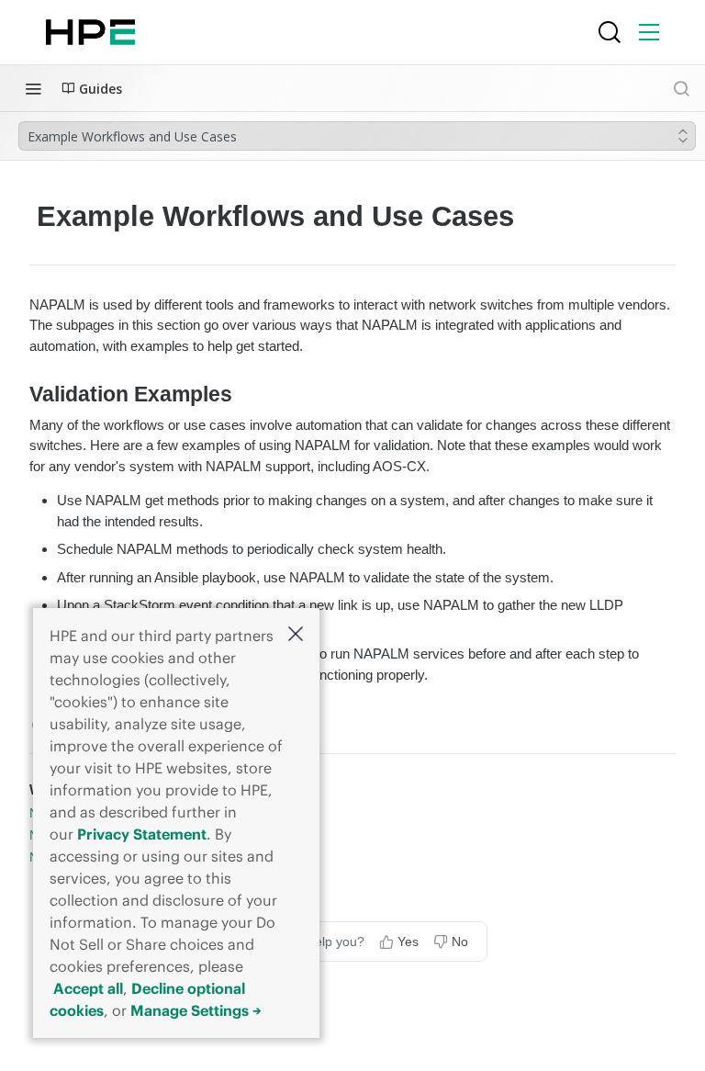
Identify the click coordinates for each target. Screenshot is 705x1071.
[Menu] (649, 32)
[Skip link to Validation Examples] (17, 395)
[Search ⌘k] (681, 88)
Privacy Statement (142, 834)
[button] (295, 635)
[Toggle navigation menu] (33, 88)
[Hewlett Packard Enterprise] (90, 32)
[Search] (610, 32)
